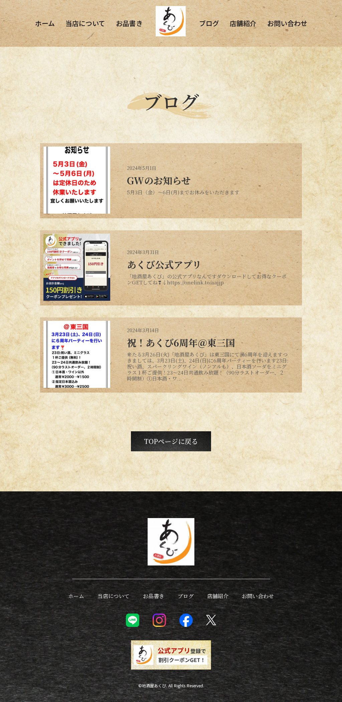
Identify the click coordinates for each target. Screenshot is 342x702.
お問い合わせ (287, 23)
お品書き (129, 23)
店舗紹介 (243, 23)
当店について (85, 23)
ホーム (45, 23)
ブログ (209, 23)
